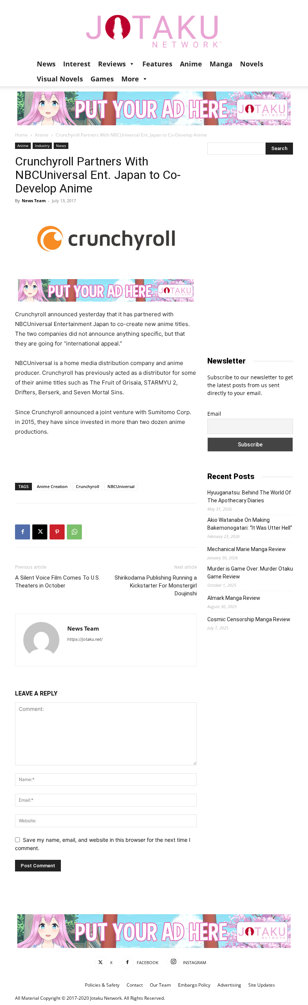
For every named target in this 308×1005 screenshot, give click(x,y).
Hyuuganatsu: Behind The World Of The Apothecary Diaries (249, 496)
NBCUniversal (120, 486)
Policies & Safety (102, 985)
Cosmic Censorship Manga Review (248, 619)
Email (214, 413)
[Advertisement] (106, 457)
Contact (135, 985)
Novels (251, 63)
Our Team (160, 985)
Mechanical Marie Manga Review (246, 549)
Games (102, 78)
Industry (42, 145)
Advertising (229, 985)
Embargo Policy (194, 985)
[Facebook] (22, 531)
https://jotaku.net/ (85, 639)
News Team (34, 200)
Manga (221, 63)
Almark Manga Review (233, 598)
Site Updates (261, 985)
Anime (191, 63)
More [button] (130, 78)
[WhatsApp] (74, 531)
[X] (39, 531)
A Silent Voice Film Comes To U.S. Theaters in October (57, 581)
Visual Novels (60, 78)
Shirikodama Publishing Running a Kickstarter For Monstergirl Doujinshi (156, 585)
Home (21, 135)
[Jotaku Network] (154, 28)
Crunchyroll (87, 486)
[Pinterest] (57, 531)
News (46, 63)
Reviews (112, 63)
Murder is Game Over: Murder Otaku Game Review (250, 573)
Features (157, 63)
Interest (77, 63)
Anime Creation (52, 486)
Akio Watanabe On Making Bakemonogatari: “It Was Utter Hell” (249, 524)
